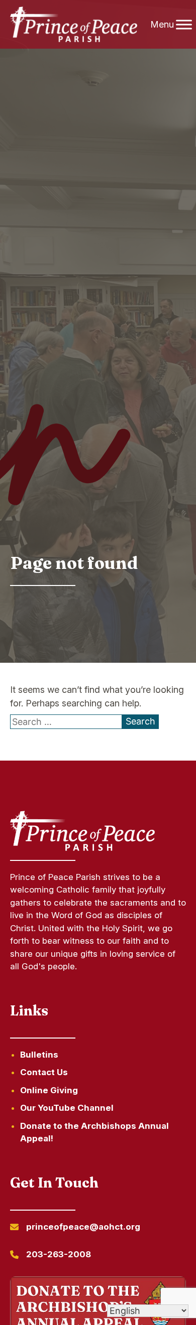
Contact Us (44, 1072)
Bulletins (39, 1055)
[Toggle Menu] (184, 24)
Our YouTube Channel (67, 1108)
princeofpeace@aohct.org (83, 1227)
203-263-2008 (58, 1254)
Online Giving (49, 1090)
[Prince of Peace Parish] (74, 25)
